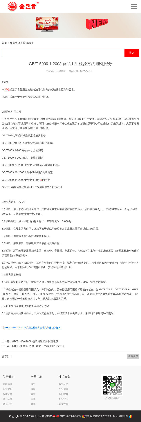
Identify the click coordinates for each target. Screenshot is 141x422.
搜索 (132, 52)
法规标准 (28, 42)
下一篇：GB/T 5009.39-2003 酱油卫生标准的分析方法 (33, 345)
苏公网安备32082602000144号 (101, 416)
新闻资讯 (15, 42)
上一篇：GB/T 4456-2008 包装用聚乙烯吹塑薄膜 (30, 341)
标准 (7, 89)
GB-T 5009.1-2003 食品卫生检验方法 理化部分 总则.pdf (32, 327)
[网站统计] (130, 416)
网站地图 (123, 416)
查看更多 (133, 356)
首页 (4, 42)
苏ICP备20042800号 (70, 416)
